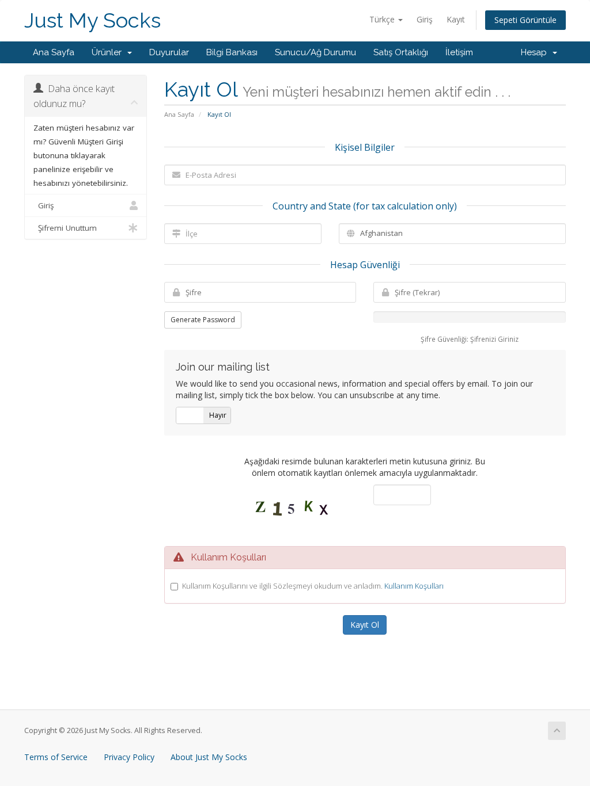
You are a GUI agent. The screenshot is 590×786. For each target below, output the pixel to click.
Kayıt (456, 19)
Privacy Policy (129, 756)
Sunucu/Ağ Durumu (315, 52)
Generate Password (203, 320)
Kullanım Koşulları (414, 586)
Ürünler (109, 52)
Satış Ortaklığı (400, 52)
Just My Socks (92, 20)
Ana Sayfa (53, 52)
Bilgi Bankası (232, 52)
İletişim (459, 52)
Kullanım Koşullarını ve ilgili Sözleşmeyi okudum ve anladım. (313, 586)
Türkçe (383, 19)
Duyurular (169, 52)
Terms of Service (56, 756)
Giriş (425, 19)
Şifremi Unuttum (65, 228)
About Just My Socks (209, 756)
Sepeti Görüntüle (525, 19)
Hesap (536, 52)
